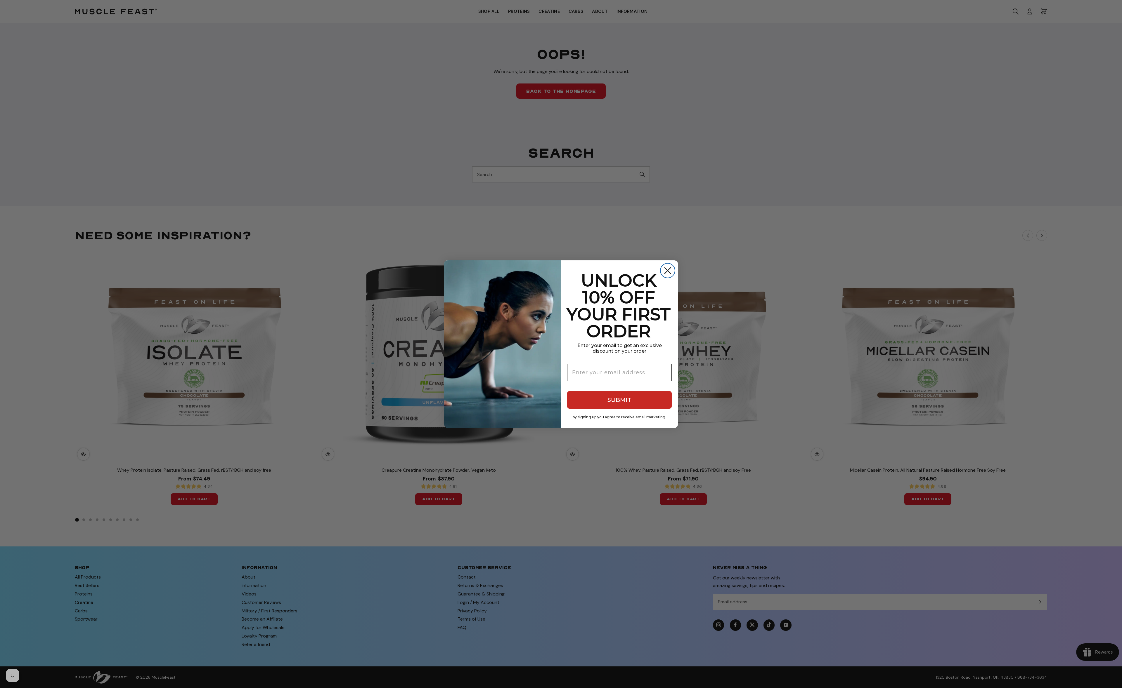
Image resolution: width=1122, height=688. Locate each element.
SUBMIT (619, 399)
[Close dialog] (667, 270)
